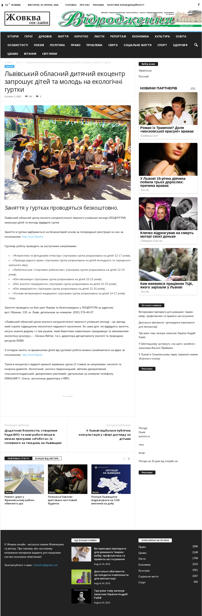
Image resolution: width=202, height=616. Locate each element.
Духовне (45, 36)
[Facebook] (198, 5)
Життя (63, 36)
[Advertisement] (68, 405)
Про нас (85, 4)
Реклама (98, 4)
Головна (71, 4)
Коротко (81, 36)
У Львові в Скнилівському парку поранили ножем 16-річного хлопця (168, 356)
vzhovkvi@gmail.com (45, 565)
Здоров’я (180, 45)
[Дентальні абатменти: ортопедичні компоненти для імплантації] (81, 577)
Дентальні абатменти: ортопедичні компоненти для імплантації (167, 324)
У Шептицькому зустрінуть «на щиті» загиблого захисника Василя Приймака (167, 345)
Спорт (162, 45)
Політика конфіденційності (125, 4)
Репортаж (118, 36)
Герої (28, 36)
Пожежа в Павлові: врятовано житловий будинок (62, 500)
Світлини (49, 54)
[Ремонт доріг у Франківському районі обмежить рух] (24, 479)
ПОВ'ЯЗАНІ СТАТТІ (18, 458)
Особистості (17, 45)
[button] (196, 45)
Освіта (181, 36)
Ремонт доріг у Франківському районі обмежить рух (19, 500)
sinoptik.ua (171, 461)
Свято (113, 45)
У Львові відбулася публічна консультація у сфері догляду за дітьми (105, 434)
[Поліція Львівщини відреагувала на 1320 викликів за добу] (111, 479)
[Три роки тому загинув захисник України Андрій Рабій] (81, 596)
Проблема (94, 45)
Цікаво (12, 54)
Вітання (30, 54)
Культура (162, 36)
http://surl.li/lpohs (33, 236)
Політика (57, 45)
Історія (13, 36)
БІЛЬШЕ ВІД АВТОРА (47, 458)
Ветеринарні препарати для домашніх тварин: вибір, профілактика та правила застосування (166, 314)
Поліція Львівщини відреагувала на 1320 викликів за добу (105, 500)
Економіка (140, 36)
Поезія (39, 45)
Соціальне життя (138, 45)
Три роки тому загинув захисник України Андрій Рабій (167, 335)
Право (75, 45)
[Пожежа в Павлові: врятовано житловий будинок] (67, 479)
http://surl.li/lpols (32, 354)
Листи (99, 36)
